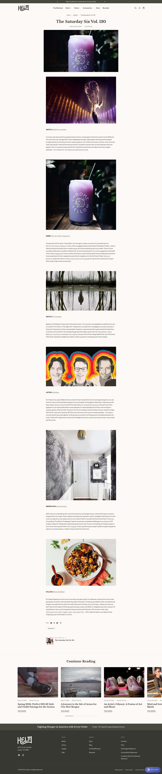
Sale (63, 752)
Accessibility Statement (129, 752)
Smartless (55, 392)
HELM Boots (26, 769)
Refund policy (119, 770)
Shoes (64, 745)
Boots (64, 741)
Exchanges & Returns (128, 749)
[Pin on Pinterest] (57, 623)
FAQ (122, 745)
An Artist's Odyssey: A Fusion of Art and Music (123, 705)
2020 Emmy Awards (59, 130)
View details (22, 711)
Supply (64, 749)
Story (91, 741)
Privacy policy (129, 770)
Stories (75, 15)
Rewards (92, 752)
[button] (135, 8)
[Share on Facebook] (51, 623)
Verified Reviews (94, 749)
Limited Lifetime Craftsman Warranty (130, 757)
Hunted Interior (61, 506)
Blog (90, 745)
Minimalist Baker (59, 592)
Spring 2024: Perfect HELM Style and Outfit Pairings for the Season (36, 705)
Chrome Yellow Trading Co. (61, 236)
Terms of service (139, 770)
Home (68, 15)
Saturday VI (51, 628)
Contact (123, 741)
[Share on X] (54, 623)
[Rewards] (153, 770)
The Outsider (56, 317)
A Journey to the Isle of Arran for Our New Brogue (79, 705)
